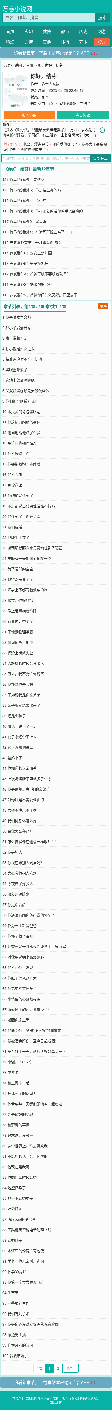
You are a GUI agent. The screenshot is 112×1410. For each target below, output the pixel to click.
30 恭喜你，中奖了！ (19, 621)
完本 (83, 42)
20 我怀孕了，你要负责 (21, 516)
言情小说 (33, 65)
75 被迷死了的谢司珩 (19, 1093)
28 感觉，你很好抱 (17, 600)
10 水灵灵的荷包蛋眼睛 (21, 411)
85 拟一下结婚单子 (17, 1198)
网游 (102, 31)
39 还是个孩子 (14, 715)
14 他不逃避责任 (15, 453)
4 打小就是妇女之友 (18, 348)
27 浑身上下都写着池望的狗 (25, 589)
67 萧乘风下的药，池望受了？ (26, 1009)
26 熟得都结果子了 (17, 579)
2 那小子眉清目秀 (16, 327)
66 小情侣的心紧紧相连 (21, 998)
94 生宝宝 (10, 1292)
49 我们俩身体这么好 (19, 820)
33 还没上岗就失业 (17, 652)
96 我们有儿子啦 (15, 1313)
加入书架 (29, 114)
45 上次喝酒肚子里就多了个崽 (26, 778)
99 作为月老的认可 (17, 1345)
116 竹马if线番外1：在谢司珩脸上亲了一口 (37, 231)
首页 (10, 31)
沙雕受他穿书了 (65, 144)
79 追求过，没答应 (17, 1135)
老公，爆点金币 (36, 144)
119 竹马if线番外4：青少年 (24, 200)
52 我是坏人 (12, 852)
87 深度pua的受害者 (19, 1219)
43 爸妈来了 (12, 757)
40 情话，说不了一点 (19, 726)
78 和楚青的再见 (15, 1124)
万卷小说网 (17, 8)
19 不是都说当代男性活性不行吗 (28, 505)
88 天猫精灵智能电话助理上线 (26, 1229)
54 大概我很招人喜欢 (19, 873)
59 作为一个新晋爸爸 (19, 925)
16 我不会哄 (12, 474)
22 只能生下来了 (15, 537)
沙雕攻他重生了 (33, 149)
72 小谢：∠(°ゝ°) (17, 1061)
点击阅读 (83, 114)
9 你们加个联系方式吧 (20, 401)
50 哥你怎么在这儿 (17, 831)
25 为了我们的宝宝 (17, 568)
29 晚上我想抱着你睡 (19, 610)
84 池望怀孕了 (14, 1187)
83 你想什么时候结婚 (19, 1177)
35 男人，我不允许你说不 (23, 673)
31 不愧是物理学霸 (17, 631)
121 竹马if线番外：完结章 (70, 103)
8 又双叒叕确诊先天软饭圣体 (25, 390)
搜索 (102, 17)
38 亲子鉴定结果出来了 (21, 705)
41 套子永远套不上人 (19, 736)
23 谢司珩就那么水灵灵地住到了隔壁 (32, 547)
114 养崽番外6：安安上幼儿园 (27, 252)
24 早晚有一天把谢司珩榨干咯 (26, 558)
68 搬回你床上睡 (15, 1019)
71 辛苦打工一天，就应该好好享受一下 (34, 1051)
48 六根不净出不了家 (19, 810)
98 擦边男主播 (14, 1334)
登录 (102, 42)
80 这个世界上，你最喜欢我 (25, 1145)
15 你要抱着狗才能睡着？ (23, 464)
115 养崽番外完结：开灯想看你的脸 (31, 242)
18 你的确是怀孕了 (17, 495)
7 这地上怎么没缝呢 (18, 380)
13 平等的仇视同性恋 (19, 443)
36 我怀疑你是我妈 (17, 684)
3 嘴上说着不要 (14, 338)
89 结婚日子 (12, 1240)
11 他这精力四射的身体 (21, 422)
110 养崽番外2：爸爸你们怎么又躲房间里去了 (39, 294)
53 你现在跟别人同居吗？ (23, 862)
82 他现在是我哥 (15, 1166)
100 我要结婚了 (15, 1355)
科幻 (10, 42)
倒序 (103, 305)
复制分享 (100, 158)
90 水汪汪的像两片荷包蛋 (23, 1250)
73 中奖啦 (10, 1072)
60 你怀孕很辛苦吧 (17, 936)
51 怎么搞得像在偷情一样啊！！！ (30, 841)
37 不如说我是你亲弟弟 (21, 694)
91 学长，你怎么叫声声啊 (23, 1261)
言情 (28, 42)
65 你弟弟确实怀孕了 (19, 988)
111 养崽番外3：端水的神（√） (28, 284)
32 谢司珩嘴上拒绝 (17, 642)
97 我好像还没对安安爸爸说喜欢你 (30, 1324)
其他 (47, 42)
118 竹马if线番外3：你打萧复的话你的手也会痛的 (42, 210)
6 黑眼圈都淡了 (14, 369)
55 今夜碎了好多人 (17, 883)
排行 (65, 42)
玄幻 (28, 31)
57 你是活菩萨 (14, 904)
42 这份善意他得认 (17, 747)
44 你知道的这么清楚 (19, 768)
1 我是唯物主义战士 (18, 317)
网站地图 (56, 1402)
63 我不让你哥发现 (17, 967)
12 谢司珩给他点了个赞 (21, 432)
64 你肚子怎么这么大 (19, 977)
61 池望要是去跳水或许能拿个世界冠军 (34, 946)
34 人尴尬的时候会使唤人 (23, 663)
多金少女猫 (50, 83)
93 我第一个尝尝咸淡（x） (24, 1282)
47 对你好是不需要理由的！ (25, 799)
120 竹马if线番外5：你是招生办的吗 (31, 189)
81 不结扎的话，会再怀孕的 (25, 1156)
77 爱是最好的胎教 (17, 1114)
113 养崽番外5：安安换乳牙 (25, 263)
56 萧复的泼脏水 (15, 894)
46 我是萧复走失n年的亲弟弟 (26, 789)
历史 (83, 31)
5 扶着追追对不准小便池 (22, 359)
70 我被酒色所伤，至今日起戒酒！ (30, 1040)
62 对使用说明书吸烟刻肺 (23, 956)
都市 (65, 31)
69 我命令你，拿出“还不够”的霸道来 (31, 1030)
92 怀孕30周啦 (14, 1271)
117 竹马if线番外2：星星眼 (24, 221)
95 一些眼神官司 (15, 1303)
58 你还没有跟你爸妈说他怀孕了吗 (30, 915)
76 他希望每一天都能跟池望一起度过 (32, 1103)
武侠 (47, 31)
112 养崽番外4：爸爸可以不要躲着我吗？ (36, 273)
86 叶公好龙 (12, 1208)
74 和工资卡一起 (15, 1082)
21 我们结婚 (12, 526)
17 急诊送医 (12, 484)
